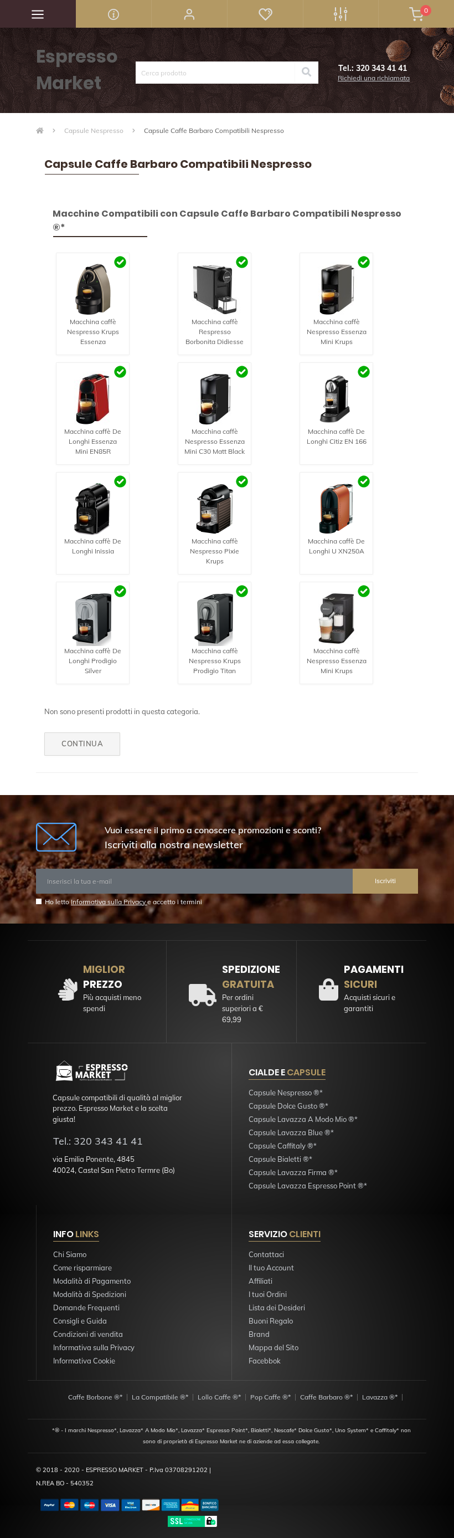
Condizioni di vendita (88, 1334)
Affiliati (260, 1280)
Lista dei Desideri (277, 1307)
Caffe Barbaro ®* (326, 1397)
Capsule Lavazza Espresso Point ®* (308, 1185)
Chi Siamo (69, 1254)
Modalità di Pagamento (92, 1280)
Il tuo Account (271, 1267)
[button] (189, 14)
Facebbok (265, 1360)
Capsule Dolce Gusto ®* (288, 1105)
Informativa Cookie (84, 1360)
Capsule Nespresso (93, 130)
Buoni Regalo (271, 1320)
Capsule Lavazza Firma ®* (293, 1172)
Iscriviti (385, 880)
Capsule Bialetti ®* (280, 1159)
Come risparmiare (82, 1267)
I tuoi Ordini (268, 1294)
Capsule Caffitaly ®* (283, 1145)
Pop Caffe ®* (270, 1397)
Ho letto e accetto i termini (123, 902)
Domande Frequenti (86, 1307)
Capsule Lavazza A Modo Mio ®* (303, 1119)
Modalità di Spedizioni (89, 1294)
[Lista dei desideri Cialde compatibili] (265, 14)
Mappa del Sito (273, 1347)
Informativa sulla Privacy (109, 902)
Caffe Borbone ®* (95, 1397)
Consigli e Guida (80, 1320)
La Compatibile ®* (160, 1397)
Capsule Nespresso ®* (286, 1092)
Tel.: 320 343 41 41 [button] (98, 1141)
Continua (82, 743)
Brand (259, 1334)
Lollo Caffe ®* (219, 1397)
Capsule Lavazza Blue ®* (291, 1132)
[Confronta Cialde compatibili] (341, 14)
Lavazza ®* (380, 1397)
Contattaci (266, 1254)
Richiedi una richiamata (374, 78)
